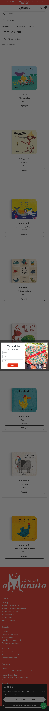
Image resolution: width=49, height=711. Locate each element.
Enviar (12, 365)
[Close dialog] (46, 344)
